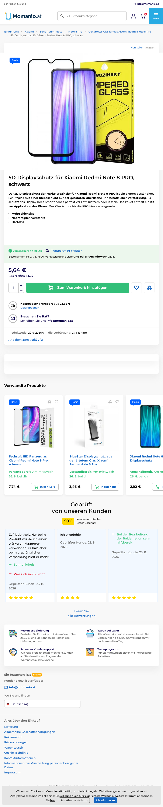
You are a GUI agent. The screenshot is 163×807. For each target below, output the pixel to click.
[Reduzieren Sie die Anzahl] (21, 290)
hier (52, 800)
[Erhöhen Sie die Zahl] (21, 285)
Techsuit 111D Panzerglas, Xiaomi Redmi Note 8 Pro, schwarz (29, 460)
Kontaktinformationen (20, 758)
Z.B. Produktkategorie (82, 16)
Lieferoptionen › (30, 307)
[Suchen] (62, 16)
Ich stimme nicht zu (74, 800)
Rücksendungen (16, 742)
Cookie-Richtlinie (16, 752)
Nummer (14, 288)
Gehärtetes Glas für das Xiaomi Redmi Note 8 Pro (120, 31)
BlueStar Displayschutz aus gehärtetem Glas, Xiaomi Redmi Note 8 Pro (90, 460)
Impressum (12, 772)
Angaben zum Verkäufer (25, 339)
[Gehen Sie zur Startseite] (23, 16)
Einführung (11, 31)
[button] (156, 16)
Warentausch (13, 747)
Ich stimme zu (105, 800)
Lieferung (11, 726)
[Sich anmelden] (133, 16)
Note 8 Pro (75, 31)
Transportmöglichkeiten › (67, 250)
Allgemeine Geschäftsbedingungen (29, 731)
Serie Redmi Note (51, 31)
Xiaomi (29, 31)
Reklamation (13, 737)
